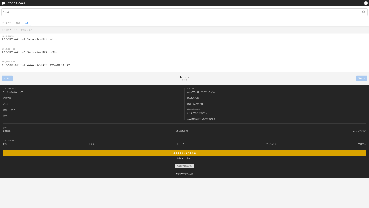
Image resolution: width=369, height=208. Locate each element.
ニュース (180, 144)
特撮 (5, 115)
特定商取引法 (182, 131)
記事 (26, 23)
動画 (18, 23)
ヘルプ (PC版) (359, 131)
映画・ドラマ (9, 109)
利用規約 (7, 131)
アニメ (6, 103)
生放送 (92, 144)
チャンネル (7, 23)
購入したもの (193, 97)
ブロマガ (7, 97)
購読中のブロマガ (195, 103)
